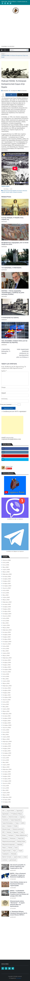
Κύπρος (4, 835)
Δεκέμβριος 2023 (7, 634)
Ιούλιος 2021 (6, 702)
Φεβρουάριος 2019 (7, 769)
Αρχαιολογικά (5, 813)
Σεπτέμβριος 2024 (7, 613)
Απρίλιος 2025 (6, 597)
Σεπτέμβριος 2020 (7, 725)
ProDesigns (18, 978)
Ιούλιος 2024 (6, 618)
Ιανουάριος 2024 (7, 632)
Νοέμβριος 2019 (6, 748)
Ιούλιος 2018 (6, 785)
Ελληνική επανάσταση (18, 829)
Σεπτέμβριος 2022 (7, 669)
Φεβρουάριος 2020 (7, 741)
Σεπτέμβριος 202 (7, 802)
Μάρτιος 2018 (6, 795)
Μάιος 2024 (6, 623)
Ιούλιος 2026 (6, 562)
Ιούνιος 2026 (6, 565)
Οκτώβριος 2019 (7, 750)
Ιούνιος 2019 (6, 760)
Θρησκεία (16, 832)
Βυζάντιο (4, 817)
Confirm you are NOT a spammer (14, 411)
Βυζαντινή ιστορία (13, 817)
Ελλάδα (16, 826)
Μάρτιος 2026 (6, 571)
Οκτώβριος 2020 (7, 723)
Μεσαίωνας (13, 838)
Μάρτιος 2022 (6, 683)
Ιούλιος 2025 (6, 590)
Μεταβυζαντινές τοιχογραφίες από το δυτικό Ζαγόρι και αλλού (14, 243)
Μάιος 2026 (6, 567)
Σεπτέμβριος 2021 (7, 697)
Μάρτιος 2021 (6, 711)
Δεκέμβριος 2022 (7, 662)
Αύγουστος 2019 (7, 755)
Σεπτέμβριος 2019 (7, 753)
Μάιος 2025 (6, 595)
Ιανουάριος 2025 (7, 604)
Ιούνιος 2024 (6, 620)
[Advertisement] (15, 30)
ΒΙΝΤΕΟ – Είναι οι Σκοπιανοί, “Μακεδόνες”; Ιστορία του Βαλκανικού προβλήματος (18, 875)
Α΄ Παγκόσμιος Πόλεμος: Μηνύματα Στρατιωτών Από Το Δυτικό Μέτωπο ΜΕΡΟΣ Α (18, 913)
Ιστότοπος (4, 399)
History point (5, 186)
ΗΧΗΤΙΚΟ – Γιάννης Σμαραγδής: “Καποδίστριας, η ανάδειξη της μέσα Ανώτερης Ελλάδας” (12, 292)
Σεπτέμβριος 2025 (7, 585)
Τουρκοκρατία (5, 853)
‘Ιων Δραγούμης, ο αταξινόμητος (11, 267)
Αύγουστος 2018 (6, 783)
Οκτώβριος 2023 (7, 639)
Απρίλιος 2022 (6, 681)
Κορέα (11, 192)
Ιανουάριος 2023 (7, 660)
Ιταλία (22, 832)
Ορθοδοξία (19, 844)
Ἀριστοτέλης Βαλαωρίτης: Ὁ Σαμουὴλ (5, 351)
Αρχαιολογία (19, 810)
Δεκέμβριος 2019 (7, 746)
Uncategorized (14, 90)
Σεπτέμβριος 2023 (7, 641)
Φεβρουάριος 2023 (7, 657)
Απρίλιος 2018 (6, 792)
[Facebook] (2, 3)
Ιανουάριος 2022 (7, 688)
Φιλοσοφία (13, 853)
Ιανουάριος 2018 (6, 799)
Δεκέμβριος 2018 (7, 774)
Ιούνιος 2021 (6, 704)
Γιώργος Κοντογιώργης (7, 823)
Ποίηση (4, 847)
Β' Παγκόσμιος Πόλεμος (16, 813)
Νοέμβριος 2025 (6, 581)
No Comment (23, 90)
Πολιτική (10, 847)
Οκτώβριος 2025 (7, 583)
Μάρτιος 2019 (6, 767)
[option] (18, 1)
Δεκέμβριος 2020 (7, 718)
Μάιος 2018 (5, 790)
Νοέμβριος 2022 (6, 664)
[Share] (11, 94)
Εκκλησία (9, 826)
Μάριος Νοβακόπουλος (21, 835)
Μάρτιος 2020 (6, 739)
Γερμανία (22, 817)
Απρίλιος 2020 (6, 736)
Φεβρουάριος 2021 (7, 713)
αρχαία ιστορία (17, 857)
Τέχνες (14, 850)
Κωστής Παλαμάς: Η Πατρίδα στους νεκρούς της (12, 218)
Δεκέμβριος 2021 (7, 690)
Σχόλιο (4, 371)
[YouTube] (8, 3)
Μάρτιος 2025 (6, 599)
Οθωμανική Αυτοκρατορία (8, 844)
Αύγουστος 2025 (7, 588)
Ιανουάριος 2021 (6, 716)
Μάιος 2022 (6, 678)
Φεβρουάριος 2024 (7, 630)
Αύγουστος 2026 (7, 560)
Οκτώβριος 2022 (7, 667)
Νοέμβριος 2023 (6, 637)
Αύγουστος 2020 (7, 727)
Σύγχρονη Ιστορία (6, 850)
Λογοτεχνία (10, 835)
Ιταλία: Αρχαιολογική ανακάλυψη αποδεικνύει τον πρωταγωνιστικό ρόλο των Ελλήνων (22, 353)
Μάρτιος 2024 (6, 627)
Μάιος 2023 (6, 651)
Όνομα (3, 387)
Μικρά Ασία (21, 838)
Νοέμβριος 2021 (6, 692)
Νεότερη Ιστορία (21, 841)
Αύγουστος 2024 (7, 616)
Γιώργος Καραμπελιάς (15, 820)
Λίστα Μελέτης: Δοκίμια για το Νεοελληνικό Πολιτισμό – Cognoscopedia (18, 884)
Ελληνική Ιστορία (6, 829)
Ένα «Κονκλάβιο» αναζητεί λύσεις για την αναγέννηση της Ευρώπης (14, 341)
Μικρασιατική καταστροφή (8, 841)
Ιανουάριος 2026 (7, 576)
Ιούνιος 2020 (6, 732)
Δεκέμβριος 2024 (7, 606)
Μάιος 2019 (5, 762)
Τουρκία (20, 850)
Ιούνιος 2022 (6, 676)
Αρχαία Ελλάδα (10, 810)
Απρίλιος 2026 (6, 569)
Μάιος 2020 (6, 734)
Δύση (3, 826)
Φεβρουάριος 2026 (7, 574)
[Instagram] (5, 3)
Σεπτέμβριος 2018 (7, 781)
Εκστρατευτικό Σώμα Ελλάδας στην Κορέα (12, 190)
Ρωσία (16, 847)
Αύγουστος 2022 (7, 671)
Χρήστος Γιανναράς (6, 857)
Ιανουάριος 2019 (7, 771)
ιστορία (7, 192)
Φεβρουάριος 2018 (7, 797)
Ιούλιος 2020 (6, 730)
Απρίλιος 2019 (6, 764)
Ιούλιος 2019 (6, 757)
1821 (3, 810)
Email (3, 393)
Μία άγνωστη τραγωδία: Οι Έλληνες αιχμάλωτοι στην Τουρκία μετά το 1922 (17, 866)
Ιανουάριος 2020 (7, 743)
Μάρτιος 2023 (6, 655)
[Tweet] (22, 94)
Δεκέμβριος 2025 (7, 578)
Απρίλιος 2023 (6, 653)
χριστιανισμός (13, 860)
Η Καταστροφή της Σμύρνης (10, 317)
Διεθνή (22, 823)
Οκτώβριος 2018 (6, 778)
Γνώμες (17, 823)
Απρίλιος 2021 (6, 709)
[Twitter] (10, 3)
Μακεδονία (5, 838)
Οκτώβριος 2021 (6, 695)
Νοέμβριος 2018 (6, 776)
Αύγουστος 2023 (7, 644)
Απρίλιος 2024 (6, 625)
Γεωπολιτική (5, 820)
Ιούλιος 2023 (6, 646)
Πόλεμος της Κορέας (17, 192)
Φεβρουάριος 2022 (7, 685)
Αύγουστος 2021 (6, 699)
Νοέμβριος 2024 (6, 609)
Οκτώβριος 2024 (7, 611)
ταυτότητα (4, 860)
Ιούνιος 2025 (6, 592)
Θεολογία (9, 832)
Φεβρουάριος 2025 (7, 602)
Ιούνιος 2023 (6, 648)
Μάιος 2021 (5, 706)
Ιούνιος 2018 (6, 788)
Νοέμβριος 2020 (7, 720)
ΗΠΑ (3, 832)
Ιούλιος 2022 (6, 674)
